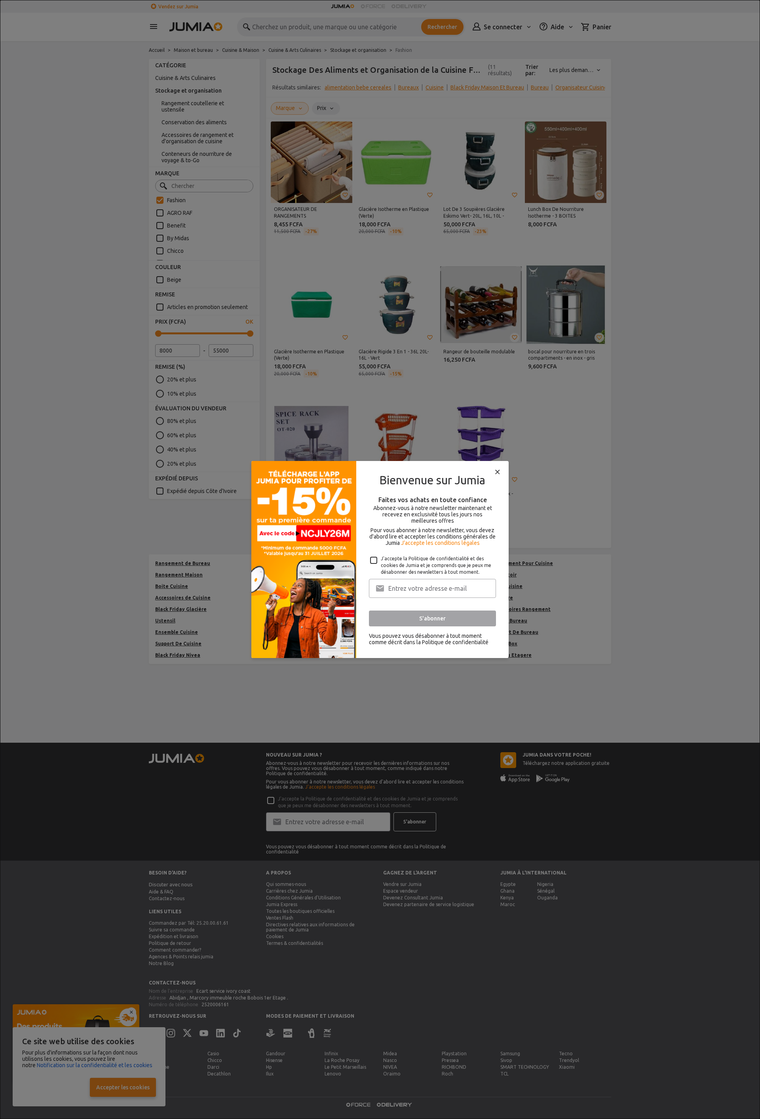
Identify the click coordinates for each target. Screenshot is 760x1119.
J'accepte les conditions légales (440, 543)
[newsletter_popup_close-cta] (497, 472)
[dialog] (380, 559)
